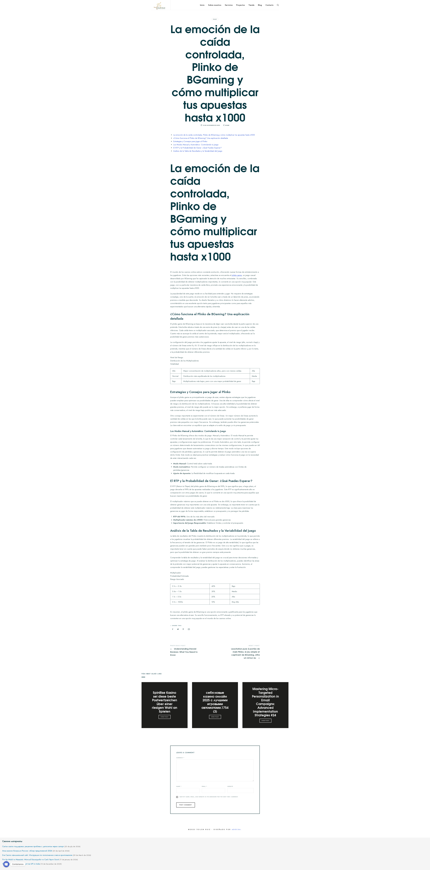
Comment (180, 758)
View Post (165, 717)
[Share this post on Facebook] (172, 629)
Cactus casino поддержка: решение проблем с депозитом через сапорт (33, 846)
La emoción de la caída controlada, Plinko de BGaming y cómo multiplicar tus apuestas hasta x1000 (214, 135)
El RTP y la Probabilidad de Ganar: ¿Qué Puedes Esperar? (197, 147)
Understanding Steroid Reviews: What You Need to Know (192, 650)
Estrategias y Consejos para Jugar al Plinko (190, 141)
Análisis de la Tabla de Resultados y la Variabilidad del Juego (197, 151)
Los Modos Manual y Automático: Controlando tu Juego (195, 144)
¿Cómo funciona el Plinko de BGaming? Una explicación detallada (200, 138)
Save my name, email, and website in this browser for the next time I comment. (209, 797)
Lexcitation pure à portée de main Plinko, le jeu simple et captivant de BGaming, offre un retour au (237, 652)
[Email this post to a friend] (188, 629)
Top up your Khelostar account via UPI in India (21, 864)
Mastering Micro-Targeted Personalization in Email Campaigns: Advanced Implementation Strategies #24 (265, 702)
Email (204, 786)
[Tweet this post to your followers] (178, 629)
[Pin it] (183, 629)
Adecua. (237, 830)
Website (230, 786)
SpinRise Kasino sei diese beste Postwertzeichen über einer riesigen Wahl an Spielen (164, 702)
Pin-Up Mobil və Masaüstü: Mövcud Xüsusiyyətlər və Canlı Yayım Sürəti (30, 859)
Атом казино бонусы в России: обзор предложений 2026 (27, 850)
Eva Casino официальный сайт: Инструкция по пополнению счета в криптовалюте (37, 855)
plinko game (237, 275)
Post (215, 19)
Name (179, 786)
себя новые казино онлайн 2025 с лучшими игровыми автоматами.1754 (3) (215, 702)
